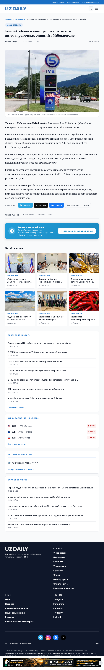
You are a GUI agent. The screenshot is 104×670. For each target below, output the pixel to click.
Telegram (26, 205)
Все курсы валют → (17, 444)
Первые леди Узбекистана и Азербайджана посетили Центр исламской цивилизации (50, 488)
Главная (8, 19)
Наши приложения (15, 613)
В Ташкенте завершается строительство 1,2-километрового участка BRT (44, 380)
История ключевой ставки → (21, 469)
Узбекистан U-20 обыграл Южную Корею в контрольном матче (39, 524)
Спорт (56, 575)
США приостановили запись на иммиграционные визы (35, 361)
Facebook (57, 205)
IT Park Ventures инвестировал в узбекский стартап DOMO (37, 370)
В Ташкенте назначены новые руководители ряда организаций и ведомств (45, 515)
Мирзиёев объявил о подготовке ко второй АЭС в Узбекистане (39, 497)
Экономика (20, 19)
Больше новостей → (17, 408)
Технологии (59, 566)
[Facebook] (55, 637)
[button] (91, 8)
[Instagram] (48, 637)
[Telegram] (40, 637)
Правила (9, 604)
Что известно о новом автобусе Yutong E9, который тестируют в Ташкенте (45, 506)
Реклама (9, 617)
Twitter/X (42, 205)
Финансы (58, 561)
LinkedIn (57, 617)
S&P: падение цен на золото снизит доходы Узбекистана (36, 389)
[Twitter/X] (63, 637)
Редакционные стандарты (19, 621)
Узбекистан (59, 553)
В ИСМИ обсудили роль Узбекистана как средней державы (37, 352)
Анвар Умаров (12, 42)
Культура (58, 570)
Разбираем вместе (90, 2)
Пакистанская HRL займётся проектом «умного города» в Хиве (39, 343)
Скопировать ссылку (79, 205)
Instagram (58, 604)
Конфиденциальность (16, 608)
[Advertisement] (52, 662)
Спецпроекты (73, 2)
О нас (8, 599)
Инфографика (58, 2)
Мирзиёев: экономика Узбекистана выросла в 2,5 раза (35, 398)
